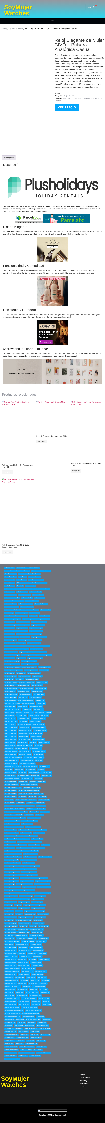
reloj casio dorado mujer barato (28, 968)
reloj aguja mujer (19, 992)
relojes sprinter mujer (45, 609)
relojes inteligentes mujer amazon (12, 667)
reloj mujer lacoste (41, 805)
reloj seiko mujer (38, 760)
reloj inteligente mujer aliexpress (43, 881)
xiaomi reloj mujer (21, 567)
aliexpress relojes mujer (35, 1055)
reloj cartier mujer (9, 977)
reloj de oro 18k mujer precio (28, 941)
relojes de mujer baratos (39, 694)
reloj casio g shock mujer (37, 965)
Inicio (4, 29)
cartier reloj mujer (20, 1040)
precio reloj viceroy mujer (35, 995)
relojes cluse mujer (40, 700)
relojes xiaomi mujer (30, 585)
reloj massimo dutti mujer (10, 829)
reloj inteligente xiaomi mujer (23, 847)
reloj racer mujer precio (34, 772)
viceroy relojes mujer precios (11, 570)
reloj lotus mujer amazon (23, 841)
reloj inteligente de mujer (28, 893)
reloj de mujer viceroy (41, 941)
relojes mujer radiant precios (36, 631)
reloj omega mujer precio (10, 790)
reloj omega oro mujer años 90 (11, 784)
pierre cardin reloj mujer (24, 1004)
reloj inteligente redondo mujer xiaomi (13, 853)
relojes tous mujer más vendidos (12, 597)
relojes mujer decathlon (36, 640)
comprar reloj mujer (35, 1031)
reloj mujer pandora (9, 805)
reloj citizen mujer (42, 953)
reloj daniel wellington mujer (36, 947)
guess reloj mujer (21, 1022)
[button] (52, 20)
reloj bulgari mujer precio (10, 983)
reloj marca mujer (9, 835)
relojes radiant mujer (44, 615)
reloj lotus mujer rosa (24, 838)
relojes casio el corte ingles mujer (12, 703)
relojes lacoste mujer (9, 658)
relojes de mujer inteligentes (11, 694)
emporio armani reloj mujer (42, 1025)
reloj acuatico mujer (45, 992)
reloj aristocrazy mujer (10, 989)
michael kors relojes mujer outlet (12, 1007)
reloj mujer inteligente (19, 808)
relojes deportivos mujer (41, 688)
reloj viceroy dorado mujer (10, 736)
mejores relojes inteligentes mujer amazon (14, 1010)
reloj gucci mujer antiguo (37, 902)
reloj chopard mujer (37, 956)
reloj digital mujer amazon (23, 932)
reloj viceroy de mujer (23, 736)
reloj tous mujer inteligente (38, 739)
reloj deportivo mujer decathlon (36, 935)
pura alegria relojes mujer (22, 995)
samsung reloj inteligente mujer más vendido (36, 582)
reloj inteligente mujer (9, 884)
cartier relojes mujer (9, 1040)
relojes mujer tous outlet (22, 627)
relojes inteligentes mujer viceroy (12, 664)
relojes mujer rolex (23, 631)
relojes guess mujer (21, 673)
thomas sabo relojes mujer (34, 576)
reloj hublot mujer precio (40, 896)
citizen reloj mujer (34, 1034)
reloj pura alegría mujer (46, 772)
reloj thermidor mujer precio (21, 748)
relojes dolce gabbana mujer (23, 685)
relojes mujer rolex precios (11, 631)
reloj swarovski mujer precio (25, 754)
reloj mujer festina (41, 808)
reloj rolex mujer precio (44, 766)
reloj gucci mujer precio (24, 902)
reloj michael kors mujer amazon (12, 823)
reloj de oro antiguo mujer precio (12, 941)
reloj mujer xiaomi (42, 796)
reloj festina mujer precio (30, 914)
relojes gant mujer (9, 679)
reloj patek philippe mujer (27, 778)
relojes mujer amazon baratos (42, 646)
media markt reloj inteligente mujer (12, 1016)
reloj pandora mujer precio (10, 781)
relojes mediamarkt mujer (22, 649)
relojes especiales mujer (42, 682)
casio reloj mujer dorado (36, 1037)
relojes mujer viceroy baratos (38, 625)
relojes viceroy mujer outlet (28, 588)
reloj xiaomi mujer (23, 721)
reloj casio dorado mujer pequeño (12, 968)
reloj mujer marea (20, 805)
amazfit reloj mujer (23, 1055)
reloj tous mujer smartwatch (24, 739)
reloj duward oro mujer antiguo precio (23, 920)
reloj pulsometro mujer (10, 775)
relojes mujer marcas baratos (11, 637)
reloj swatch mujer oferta (24, 751)
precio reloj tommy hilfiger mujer (12, 998)
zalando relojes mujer (9, 567)
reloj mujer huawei (31, 808)
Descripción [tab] (9, 157)
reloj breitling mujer (33, 983)
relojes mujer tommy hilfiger (36, 627)
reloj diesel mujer (9, 935)
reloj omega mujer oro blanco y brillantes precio (29, 790)
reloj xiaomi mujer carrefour (11, 721)
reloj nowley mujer (22, 796)
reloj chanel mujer (22, 959)
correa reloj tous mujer (23, 1031)
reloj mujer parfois (40, 802)
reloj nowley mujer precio (10, 796)
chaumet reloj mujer (9, 1037)
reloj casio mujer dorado (36, 962)
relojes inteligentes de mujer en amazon (13, 670)
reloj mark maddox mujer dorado (26, 829)
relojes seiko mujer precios (21, 612)
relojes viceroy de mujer (22, 591)
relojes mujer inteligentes (10, 640)
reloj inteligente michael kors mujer (24, 884)
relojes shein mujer (9, 612)
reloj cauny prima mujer (44, 959)
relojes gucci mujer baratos (24, 676)
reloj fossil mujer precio (30, 911)
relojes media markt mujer (36, 649)
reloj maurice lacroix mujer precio (33, 826)
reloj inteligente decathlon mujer (27, 890)
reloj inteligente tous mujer (11, 850)
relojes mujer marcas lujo (35, 634)
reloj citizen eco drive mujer (11, 956)
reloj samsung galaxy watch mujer (27, 763)
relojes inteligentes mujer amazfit (29, 667)
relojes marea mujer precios (26, 652)
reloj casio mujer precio (23, 962)
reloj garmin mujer (9, 911)
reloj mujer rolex (30, 802)
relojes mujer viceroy (9, 627)
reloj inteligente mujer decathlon (12, 872)
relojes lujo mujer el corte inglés (12, 655)
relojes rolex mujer (23, 615)
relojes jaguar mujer (21, 658)
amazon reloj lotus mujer (10, 1052)
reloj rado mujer (41, 769)
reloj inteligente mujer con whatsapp (13, 874)
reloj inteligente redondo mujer (30, 853)
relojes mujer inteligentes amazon (39, 637)
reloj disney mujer (23, 926)
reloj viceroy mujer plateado (11, 727)
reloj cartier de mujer (19, 977)
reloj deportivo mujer (9, 938)
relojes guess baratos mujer (34, 673)
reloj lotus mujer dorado (10, 841)
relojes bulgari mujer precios (36, 706)
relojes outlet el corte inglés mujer (39, 621)
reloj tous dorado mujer (44, 742)
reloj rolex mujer (8, 769)
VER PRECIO (67, 107)
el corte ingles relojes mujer (31, 1028)
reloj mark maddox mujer (40, 829)
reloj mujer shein (20, 802)
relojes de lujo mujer (23, 697)
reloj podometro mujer (46, 775)
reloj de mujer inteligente (36, 944)
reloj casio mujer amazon (23, 965)
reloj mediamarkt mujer (27, 823)
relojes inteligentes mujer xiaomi (29, 661)
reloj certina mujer (32, 959)
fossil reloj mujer (8, 1025)
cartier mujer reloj (30, 1040)
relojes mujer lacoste (25, 637)
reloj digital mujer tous (23, 929)
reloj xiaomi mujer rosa (10, 718)
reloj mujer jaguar (9, 808)
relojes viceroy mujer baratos (42, 588)
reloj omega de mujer (38, 793)
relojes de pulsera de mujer (23, 691)
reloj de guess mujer (23, 947)
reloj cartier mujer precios (27, 971)
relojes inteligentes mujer (44, 667)
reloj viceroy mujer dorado (10, 730)
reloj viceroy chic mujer (36, 736)
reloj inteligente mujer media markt (12, 862)
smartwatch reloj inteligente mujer (36, 579)
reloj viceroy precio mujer (35, 721)
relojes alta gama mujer (34, 715)
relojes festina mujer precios (32, 679)
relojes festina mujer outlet (11, 682)
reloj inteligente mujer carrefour (30, 874)
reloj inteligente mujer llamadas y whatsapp (14, 866)
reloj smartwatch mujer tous (27, 760)
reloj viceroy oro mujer (10, 724)
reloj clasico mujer (70, 98)
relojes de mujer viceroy (37, 691)
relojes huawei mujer (44, 670)
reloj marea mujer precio (26, 832)
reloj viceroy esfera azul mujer (35, 733)
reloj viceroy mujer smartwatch (24, 724)
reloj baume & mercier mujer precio (12, 986)
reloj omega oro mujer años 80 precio (29, 784)
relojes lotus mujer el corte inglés (29, 655)
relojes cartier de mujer (10, 706)
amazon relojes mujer (41, 1046)
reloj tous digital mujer (10, 745)
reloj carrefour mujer (31, 977)
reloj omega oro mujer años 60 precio (32, 787)
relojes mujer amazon (10, 649)
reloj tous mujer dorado (10, 742)
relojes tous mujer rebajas (10, 594)
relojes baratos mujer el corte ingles (43, 712)
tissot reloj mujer (22, 576)
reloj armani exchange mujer (39, 986)
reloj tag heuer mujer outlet (11, 751)
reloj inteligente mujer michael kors (28, 859)
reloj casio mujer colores (10, 965)
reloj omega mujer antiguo (10, 793)
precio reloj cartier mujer (24, 1001)
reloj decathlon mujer (31, 938)
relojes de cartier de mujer (35, 697)
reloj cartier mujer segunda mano (12, 971)
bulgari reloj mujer (9, 1043)
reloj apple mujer (33, 989)
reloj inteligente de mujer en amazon (13, 893)
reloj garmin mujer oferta (24, 908)
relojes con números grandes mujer (25, 700)
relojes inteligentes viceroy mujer (12, 661)
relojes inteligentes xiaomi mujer (35, 658)
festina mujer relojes (29, 1025)
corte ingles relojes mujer (10, 1031)
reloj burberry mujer (35, 980)
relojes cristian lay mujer (10, 700)
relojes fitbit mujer (19, 679)
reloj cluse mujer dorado (10, 953)
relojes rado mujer (33, 615)
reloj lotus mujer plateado (37, 838)
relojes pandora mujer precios (23, 621)
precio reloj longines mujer (11, 1001)
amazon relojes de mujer (26, 1049)
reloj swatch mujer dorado (10, 754)
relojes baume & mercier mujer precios (24, 712)
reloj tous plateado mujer (10, 739)
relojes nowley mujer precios (11, 625)
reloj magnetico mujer (20, 835)
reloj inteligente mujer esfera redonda (28, 868)
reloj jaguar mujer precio (21, 844)
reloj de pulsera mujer (43, 938)
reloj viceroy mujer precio (38, 724)
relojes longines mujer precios (44, 655)
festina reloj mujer (19, 1025)
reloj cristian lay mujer (38, 950)
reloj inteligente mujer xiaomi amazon (13, 856)
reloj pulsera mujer (35, 775)
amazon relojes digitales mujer (11, 1049)
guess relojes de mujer (10, 1022)
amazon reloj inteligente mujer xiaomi (26, 1052)
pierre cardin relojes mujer (10, 1004)
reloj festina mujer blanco (40, 917)
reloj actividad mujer (9, 995)
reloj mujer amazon (85, 98)
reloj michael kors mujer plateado (12, 820)
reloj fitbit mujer (19, 914)
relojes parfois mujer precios (43, 618)
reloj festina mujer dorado (10, 917)
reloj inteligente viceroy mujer (37, 847)
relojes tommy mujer (39, 597)
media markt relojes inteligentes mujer (30, 1013)
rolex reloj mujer (20, 585)
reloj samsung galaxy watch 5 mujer (13, 766)
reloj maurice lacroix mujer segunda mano (14, 826)
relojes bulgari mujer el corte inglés (12, 709)
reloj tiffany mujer (9, 748)
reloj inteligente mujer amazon (11, 881)
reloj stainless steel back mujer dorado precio (33, 757)
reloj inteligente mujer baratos (11, 878)
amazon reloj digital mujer (10, 1055)
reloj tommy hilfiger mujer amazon (24, 745)
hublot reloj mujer (20, 1019)
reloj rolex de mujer (19, 769)
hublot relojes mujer (9, 1019)
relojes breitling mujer (38, 709)
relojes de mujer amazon (10, 697)
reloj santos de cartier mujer (11, 763)
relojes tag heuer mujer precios (25, 603)
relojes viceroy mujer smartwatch (12, 588)
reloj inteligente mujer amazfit (27, 881)
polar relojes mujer (36, 1001)
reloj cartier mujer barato (24, 974)
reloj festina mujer (9, 920)
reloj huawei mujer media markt (12, 899)
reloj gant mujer (19, 911)
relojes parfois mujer (9, 621)
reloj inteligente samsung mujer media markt (28, 850)
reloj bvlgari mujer (24, 980)
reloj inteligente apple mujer (11, 896)
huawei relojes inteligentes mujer (33, 1019)
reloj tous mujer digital (22, 742)
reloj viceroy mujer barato (10, 733)
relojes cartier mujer (41, 703)
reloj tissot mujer (38, 745)
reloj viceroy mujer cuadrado (25, 730)
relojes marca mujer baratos (40, 652)
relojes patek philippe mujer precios (12, 618)
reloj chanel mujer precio (10, 959)
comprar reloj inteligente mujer (11, 1034)
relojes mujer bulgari (21, 643)
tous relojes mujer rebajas (10, 573)
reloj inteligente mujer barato (27, 878)
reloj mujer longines (30, 805)
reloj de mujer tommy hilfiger (22, 944)
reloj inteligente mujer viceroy (45, 856)
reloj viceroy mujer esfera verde (38, 727)
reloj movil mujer (39, 814)
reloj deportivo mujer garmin (21, 935)
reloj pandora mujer (23, 781)
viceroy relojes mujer (24, 570)
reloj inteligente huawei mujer (44, 887)
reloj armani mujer (27, 986)
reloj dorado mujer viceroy (24, 923)
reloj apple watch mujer (22, 989)
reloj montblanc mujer (20, 817)
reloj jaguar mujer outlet (34, 844)
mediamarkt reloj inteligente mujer (12, 1013)
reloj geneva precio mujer (29, 905)
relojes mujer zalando (24, 625)
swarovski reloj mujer (9, 579)
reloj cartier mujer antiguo (37, 974)
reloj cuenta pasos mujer (10, 950)
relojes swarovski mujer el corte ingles (13, 609)
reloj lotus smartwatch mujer (11, 838)
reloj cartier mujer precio (40, 971)
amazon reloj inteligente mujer (43, 1052)
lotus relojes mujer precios (28, 1016)
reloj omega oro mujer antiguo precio (37, 781)
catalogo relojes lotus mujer (22, 1037)
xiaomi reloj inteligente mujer (33, 567)
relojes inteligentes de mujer (31, 670)
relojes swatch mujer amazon (11, 606)
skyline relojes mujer (9, 582)
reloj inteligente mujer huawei (32, 866)
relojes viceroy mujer (9, 591)
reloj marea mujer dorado (39, 832)
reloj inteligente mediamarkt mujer (42, 884)
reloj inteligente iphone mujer (29, 887)
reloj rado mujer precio (30, 769)
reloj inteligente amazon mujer (26, 896)
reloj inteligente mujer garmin (11, 868)
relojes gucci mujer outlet (10, 676)
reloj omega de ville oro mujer (25, 793)
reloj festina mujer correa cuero (25, 917)
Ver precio (7, 472)
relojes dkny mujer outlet (37, 685)
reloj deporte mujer (21, 938)
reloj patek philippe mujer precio (12, 778)
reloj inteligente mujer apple (41, 878)
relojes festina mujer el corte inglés (26, 682)
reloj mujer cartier (45, 811)
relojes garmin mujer (37, 676)
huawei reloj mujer (47, 1019)
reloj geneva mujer (41, 905)
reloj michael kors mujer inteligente (29, 820)
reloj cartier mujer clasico (10, 974)
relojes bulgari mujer (27, 709)
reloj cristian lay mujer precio (25, 950)
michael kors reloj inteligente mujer (29, 1007)
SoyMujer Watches (18, 10)
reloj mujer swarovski (9, 802)
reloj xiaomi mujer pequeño (23, 718)
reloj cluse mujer (21, 953)
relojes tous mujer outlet (38, 594)
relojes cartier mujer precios (28, 703)
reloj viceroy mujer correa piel (40, 730)
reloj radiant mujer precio (10, 772)
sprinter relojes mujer (21, 579)
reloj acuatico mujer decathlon (32, 992)
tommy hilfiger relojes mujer (34, 573)
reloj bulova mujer (45, 980)
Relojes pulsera (16, 29)
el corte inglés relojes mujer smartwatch (13, 1028)
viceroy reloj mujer (36, 570)
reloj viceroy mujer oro (24, 727)
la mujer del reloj (40, 1016)
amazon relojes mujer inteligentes (27, 1046)
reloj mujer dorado (23, 811)
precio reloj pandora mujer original (29, 998)
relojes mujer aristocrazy (28, 646)
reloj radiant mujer (22, 772)
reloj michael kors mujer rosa (34, 817)
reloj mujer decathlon (34, 811)
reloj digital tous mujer (43, 926)
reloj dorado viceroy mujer (10, 923)
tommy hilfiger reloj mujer (10, 576)
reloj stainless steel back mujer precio (13, 757)
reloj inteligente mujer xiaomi (30, 856)
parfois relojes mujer (36, 1004)
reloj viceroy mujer (23, 733)
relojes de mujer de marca (25, 694)
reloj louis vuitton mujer (32, 835)
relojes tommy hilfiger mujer (32, 600)
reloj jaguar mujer (45, 844)
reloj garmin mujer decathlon (38, 908)
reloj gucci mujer (8, 905)
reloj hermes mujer (25, 899)
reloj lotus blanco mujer (36, 841)
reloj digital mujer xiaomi (10, 929)
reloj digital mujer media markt (36, 929)
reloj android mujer (43, 989)
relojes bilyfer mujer (9, 712)
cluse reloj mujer (24, 1034)
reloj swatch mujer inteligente (39, 751)
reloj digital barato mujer (37, 932)
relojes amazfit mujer (21, 715)
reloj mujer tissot (32, 799)
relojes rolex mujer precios (11, 615)
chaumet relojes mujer (45, 1034)
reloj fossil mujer (40, 911)
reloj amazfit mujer (9, 992)
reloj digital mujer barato (10, 932)
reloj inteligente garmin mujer (11, 890)
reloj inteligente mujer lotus (28, 862)
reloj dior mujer (33, 926)
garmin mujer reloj (42, 1022)
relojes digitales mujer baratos (26, 688)
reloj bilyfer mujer (43, 983)
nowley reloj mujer (47, 1004)
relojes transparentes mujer (35, 591)
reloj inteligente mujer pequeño (11, 859)
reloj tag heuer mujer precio (35, 748)
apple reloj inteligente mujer (31, 1043)
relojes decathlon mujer (10, 691)
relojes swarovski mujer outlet (27, 606)
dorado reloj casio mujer (44, 1028)
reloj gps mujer (18, 905)
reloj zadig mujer (44, 715)
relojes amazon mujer (10, 715)
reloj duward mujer (38, 920)
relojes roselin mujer (34, 612)
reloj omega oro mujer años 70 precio (13, 787)
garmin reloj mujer (31, 1022)
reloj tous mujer (33, 742)
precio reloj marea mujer (44, 998)
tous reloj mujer (22, 573)
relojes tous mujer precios (24, 594)
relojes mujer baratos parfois (34, 643)
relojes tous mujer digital (27, 597)
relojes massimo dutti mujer (11, 652)
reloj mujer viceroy (9, 799)
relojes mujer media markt (22, 634)
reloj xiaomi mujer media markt (38, 718)
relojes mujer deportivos (24, 640)
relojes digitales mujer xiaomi (11, 688)
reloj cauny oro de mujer (10, 962)
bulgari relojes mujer (41, 1040)
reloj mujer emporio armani (11, 811)
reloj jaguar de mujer (9, 847)
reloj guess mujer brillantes (37, 899)
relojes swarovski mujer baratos (31, 609)
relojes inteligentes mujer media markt (30, 664)
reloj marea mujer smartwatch (11, 832)
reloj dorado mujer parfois (38, 923)
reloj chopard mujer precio (25, 956)
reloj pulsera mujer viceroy (23, 775)
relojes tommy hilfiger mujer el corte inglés (14, 600)
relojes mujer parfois (9, 634)
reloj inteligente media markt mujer (12, 887)
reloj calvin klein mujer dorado (11, 980)
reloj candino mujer (42, 977)
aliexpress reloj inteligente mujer (12, 1058)
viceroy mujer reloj (46, 570)
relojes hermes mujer (9, 673)
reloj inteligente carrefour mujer (43, 893)
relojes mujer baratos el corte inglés (13, 646)
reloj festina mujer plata (43, 914)
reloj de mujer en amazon (10, 947)
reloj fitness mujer (9, 914)
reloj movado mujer (9, 817)
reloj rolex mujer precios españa (30, 766)
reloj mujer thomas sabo (44, 799)
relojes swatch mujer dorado (41, 603)
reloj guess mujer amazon (10, 902)
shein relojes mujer (21, 582)
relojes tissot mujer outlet (10, 603)
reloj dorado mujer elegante (11, 926)
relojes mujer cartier (9, 643)
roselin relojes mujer (9, 585)
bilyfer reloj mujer (19, 1043)
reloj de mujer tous (9, 944)
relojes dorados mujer (10, 685)
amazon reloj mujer (38, 1049)
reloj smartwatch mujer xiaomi (11, 760)
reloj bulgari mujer (22, 983)
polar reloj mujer (46, 1001)
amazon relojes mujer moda (11, 1046)
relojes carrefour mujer (22, 706)
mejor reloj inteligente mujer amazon (33, 1010)
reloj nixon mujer (32, 796)
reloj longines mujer (9, 844)
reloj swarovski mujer (38, 754)
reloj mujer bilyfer (18, 814)
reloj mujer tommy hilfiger (21, 799)
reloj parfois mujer (38, 778)
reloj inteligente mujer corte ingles (29, 872)
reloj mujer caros (9, 814)
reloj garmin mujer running (10, 908)
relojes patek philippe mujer (29, 618)
